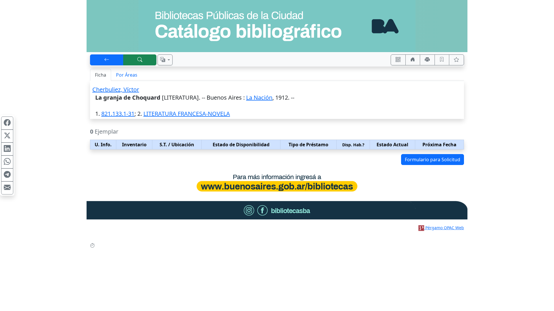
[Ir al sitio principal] (277, 26)
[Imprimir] (427, 59)
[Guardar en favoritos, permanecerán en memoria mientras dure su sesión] (442, 59)
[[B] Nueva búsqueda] (140, 59)
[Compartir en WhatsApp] (7, 162)
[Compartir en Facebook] (7, 123)
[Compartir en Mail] (7, 188)
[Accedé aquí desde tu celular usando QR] (398, 59)
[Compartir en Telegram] (7, 175)
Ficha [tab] (100, 75)
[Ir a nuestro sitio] (412, 59)
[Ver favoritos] (456, 59)
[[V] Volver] (106, 59)
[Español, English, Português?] (165, 59)
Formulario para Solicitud (432, 159)
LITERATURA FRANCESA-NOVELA (186, 113)
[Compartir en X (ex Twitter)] (7, 136)
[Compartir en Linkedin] (7, 149)
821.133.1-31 (117, 113)
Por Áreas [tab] (126, 75)
